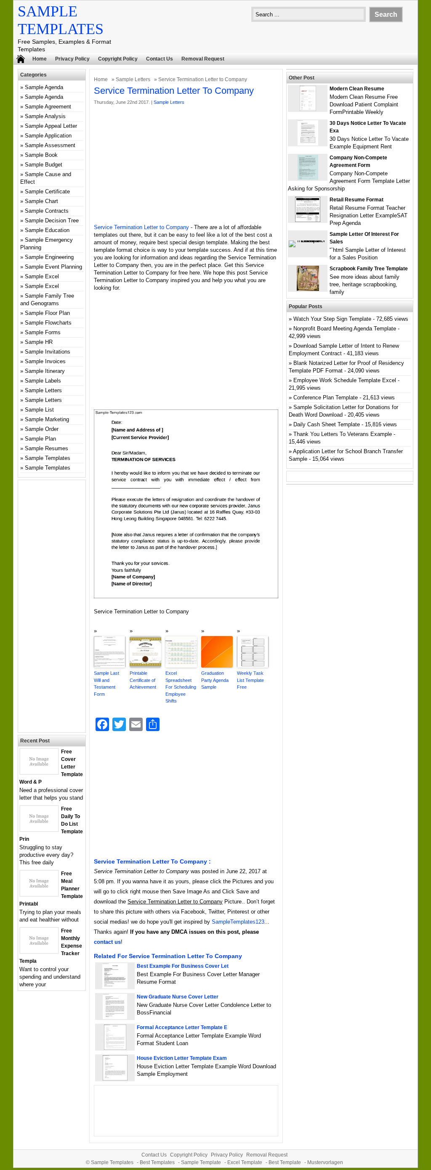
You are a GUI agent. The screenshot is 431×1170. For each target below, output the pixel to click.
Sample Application (48, 135)
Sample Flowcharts (48, 323)
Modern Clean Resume (357, 89)
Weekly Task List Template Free (250, 680)
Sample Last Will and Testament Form (106, 684)
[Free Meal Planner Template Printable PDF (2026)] (39, 894)
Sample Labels (43, 381)
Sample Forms (43, 332)
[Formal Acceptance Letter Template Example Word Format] (115, 1048)
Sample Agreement (48, 106)
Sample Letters (133, 79)
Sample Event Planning (53, 267)
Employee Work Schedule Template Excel (344, 380)
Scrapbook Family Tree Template (369, 269)
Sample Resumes (46, 448)
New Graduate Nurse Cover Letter (177, 997)
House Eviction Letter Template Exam (182, 1058)
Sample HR (39, 342)
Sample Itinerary (45, 371)
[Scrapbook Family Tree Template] (308, 289)
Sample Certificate (47, 191)
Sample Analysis (45, 116)
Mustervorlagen (325, 1162)
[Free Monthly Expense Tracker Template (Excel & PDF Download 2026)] (39, 951)
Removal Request (202, 59)
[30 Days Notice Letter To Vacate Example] (308, 143)
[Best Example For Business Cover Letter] (115, 986)
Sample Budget (43, 164)
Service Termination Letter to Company (141, 227)
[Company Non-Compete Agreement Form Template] (308, 178)
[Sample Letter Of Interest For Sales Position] (308, 240)
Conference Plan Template (325, 397)
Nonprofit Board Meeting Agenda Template (344, 328)
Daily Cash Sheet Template (326, 424)
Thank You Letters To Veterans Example (342, 434)
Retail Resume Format (356, 200)
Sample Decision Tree (52, 220)
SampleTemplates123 (238, 922)
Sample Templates (47, 458)
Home (39, 59)
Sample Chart (41, 201)
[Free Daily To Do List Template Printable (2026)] (39, 829)
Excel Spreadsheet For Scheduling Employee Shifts (180, 687)
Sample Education (47, 230)
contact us (107, 942)
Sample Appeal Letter (51, 126)
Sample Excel (42, 276)
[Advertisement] (186, 165)
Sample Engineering (49, 257)
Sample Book (41, 155)
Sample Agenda (44, 87)
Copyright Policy (118, 59)
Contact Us (159, 59)
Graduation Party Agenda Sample (215, 680)
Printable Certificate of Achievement (143, 680)
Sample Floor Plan (47, 313)
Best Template (285, 1162)
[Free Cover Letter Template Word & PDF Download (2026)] (39, 772)
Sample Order (42, 429)
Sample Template (201, 1162)
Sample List (39, 410)
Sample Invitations (47, 352)
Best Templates (157, 1162)
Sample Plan (40, 439)
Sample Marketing (47, 419)
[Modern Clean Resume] (308, 109)
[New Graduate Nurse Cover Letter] (115, 1017)
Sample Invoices (45, 361)
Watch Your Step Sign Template (332, 319)
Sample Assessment (50, 145)
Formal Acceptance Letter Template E (182, 1027)
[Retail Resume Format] (307, 220)
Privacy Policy (72, 59)
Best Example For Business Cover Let (183, 966)
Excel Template (244, 1162)
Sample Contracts (47, 211)
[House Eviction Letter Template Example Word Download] (115, 1078)
